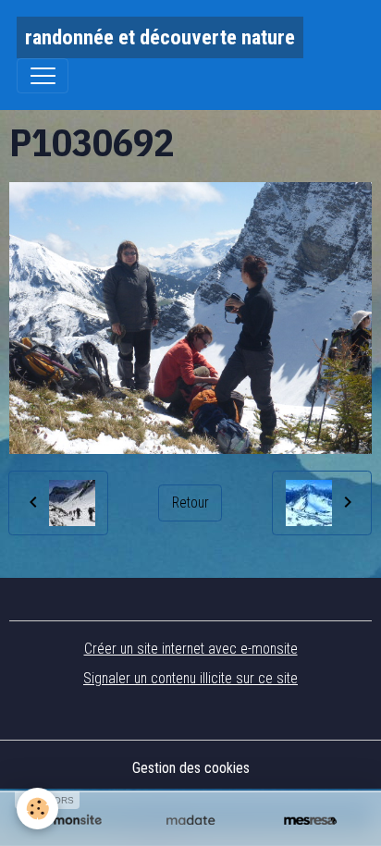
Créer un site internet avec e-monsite (191, 648)
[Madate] (190, 820)
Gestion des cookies (191, 768)
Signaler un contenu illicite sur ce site (190, 678)
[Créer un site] (70, 820)
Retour (190, 502)
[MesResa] (310, 820)
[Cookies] (37, 808)
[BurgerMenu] (42, 75)
